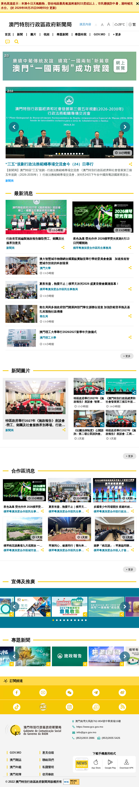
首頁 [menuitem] (8, 34)
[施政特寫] (106, 656)
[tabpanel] (69, 607)
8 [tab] (78, 620)
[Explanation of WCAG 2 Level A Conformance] (71, 781)
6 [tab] (71, 620)
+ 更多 (126, 356)
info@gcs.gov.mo (86, 732)
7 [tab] (75, 620)
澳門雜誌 (15, 759)
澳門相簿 (15, 774)
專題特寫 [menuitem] (81, 34)
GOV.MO (15, 752)
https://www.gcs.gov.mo (89, 726)
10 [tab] (86, 620)
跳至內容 (85, 24)
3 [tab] (60, 620)
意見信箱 (48, 752)
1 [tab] (53, 620)
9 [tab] (82, 620)
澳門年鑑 (15, 767)
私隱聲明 (48, 767)
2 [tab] (57, 620)
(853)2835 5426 (111, 738)
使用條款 (48, 774)
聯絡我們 (48, 759)
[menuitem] (20, 34)
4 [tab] (64, 620)
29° (121, 24)
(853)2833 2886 (85, 738)
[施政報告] (69, 656)
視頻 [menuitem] (46, 34)
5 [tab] (68, 620)
